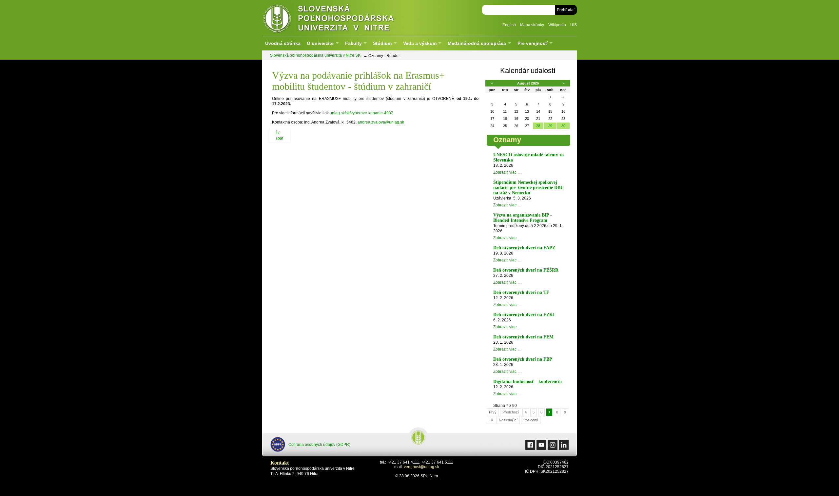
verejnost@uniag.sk (421, 467)
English (509, 25)
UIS (573, 25)
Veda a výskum (420, 43)
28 (538, 126)
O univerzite (320, 43)
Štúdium (382, 43)
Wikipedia (557, 25)
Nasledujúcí (508, 420)
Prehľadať (566, 10)
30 (563, 126)
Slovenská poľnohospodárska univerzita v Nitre (342, 18)
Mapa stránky (532, 25)
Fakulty (353, 43)
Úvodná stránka (283, 43)
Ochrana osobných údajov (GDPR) (319, 444)
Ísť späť (280, 136)
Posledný (530, 420)
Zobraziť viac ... (506, 172)
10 (491, 420)
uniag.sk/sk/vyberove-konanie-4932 (361, 113)
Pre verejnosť (532, 43)
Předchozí (510, 412)
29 (550, 126)
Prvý (493, 412)
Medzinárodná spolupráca (477, 43)
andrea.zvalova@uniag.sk (381, 122)
